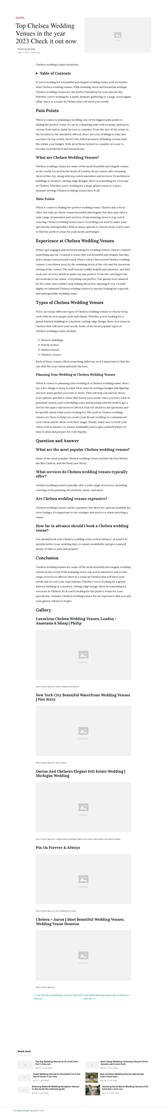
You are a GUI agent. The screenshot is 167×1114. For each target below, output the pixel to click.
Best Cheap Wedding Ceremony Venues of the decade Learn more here (124, 1062)
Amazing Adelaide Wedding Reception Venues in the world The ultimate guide (55, 1087)
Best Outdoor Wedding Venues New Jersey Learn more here (122, 1075)
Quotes (20, 17)
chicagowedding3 (21, 1110)
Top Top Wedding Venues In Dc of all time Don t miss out (56, 1062)
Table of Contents (55, 73)
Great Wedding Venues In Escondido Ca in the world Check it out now (56, 1075)
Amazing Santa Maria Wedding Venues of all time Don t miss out (125, 1087)
